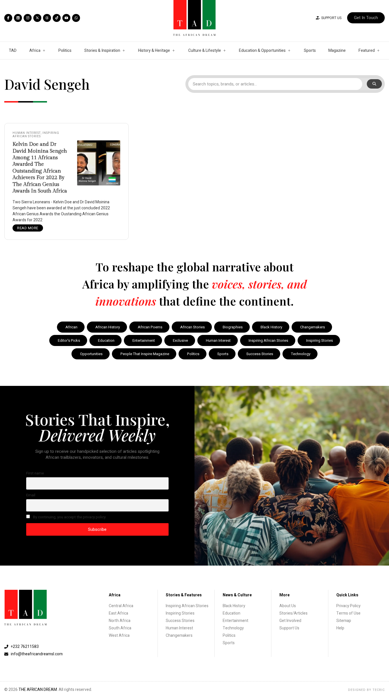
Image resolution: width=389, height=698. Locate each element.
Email (30, 495)
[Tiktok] (57, 18)
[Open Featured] (378, 51)
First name (35, 473)
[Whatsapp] (76, 18)
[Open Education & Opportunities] (289, 51)
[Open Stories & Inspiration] (124, 51)
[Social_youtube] (66, 18)
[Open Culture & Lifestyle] (224, 51)
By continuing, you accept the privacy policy (69, 517)
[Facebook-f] (8, 18)
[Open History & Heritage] (173, 51)
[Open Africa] (44, 51)
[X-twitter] (37, 18)
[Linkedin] (18, 18)
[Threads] (47, 18)
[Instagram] (28, 18)
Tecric (378, 689)
